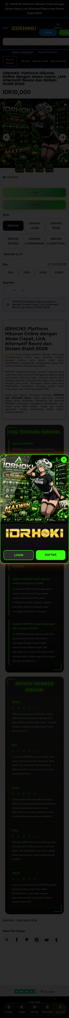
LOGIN (18, 555)
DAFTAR (50, 554)
